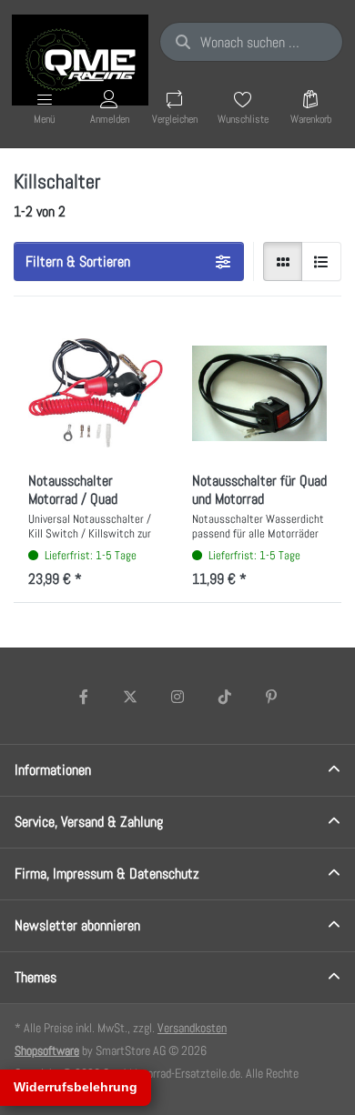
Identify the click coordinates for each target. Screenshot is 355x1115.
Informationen (53, 769)
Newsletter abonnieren (77, 925)
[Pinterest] (271, 697)
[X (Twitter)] (131, 697)
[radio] (283, 262)
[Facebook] (84, 697)
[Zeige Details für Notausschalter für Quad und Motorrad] (259, 393)
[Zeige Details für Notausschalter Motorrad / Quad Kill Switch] (95, 393)
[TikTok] (225, 697)
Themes (35, 977)
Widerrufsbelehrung (75, 1087)
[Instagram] (177, 697)
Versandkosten (192, 1028)
